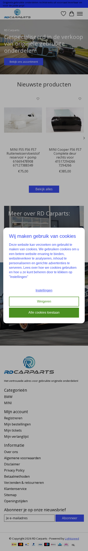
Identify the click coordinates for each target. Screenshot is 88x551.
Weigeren (44, 301)
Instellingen (44, 290)
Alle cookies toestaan (44, 312)
